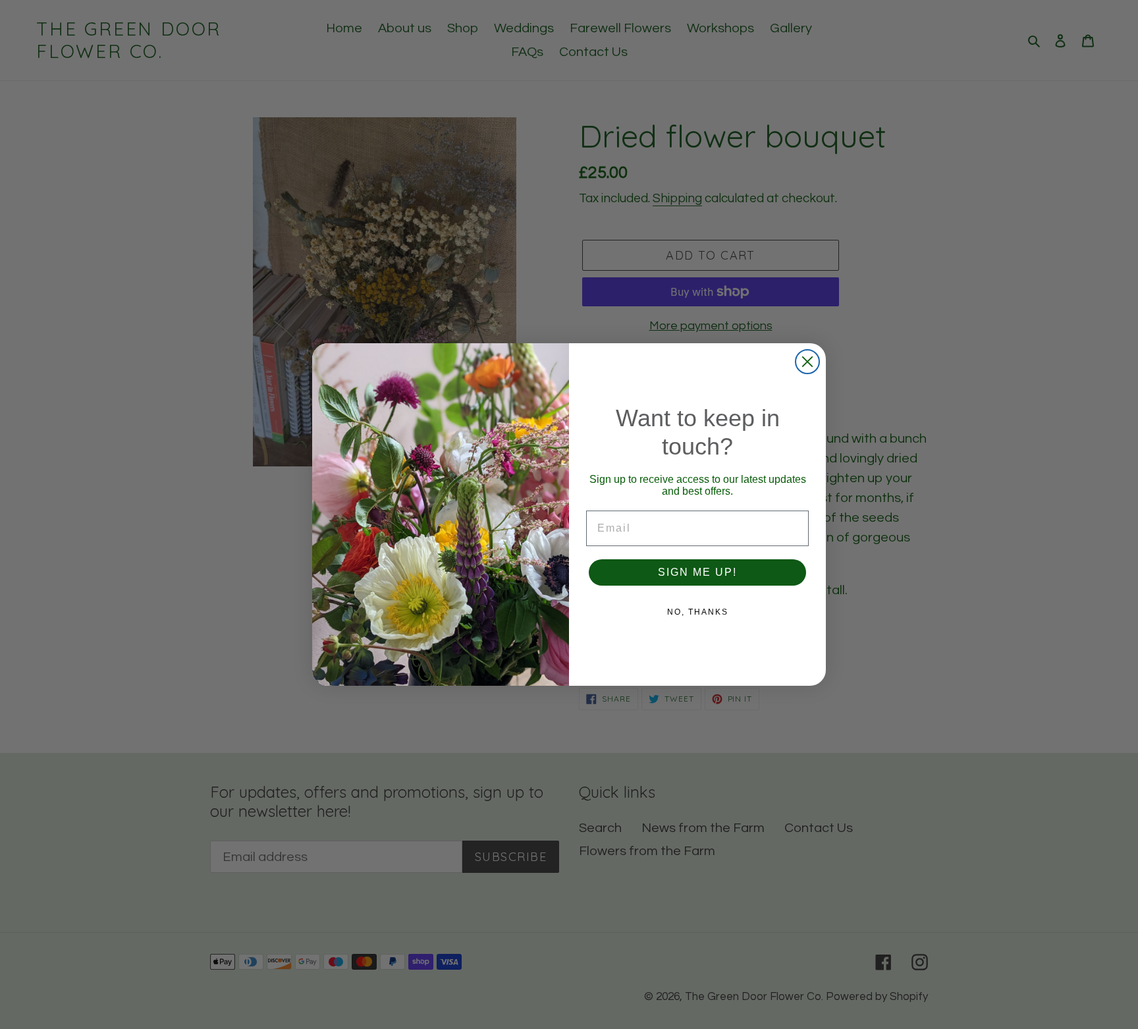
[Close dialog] (807, 362)
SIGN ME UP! (697, 572)
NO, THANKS (697, 612)
